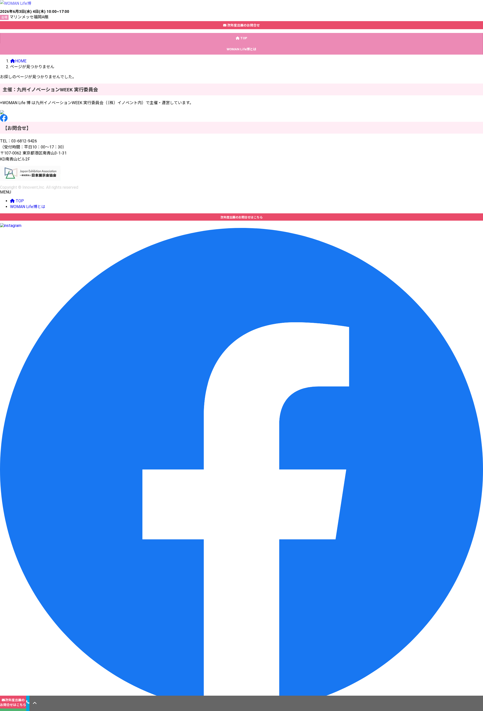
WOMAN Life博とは (27, 206)
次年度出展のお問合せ (243, 25)
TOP (19, 201)
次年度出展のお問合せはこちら (13, 702)
